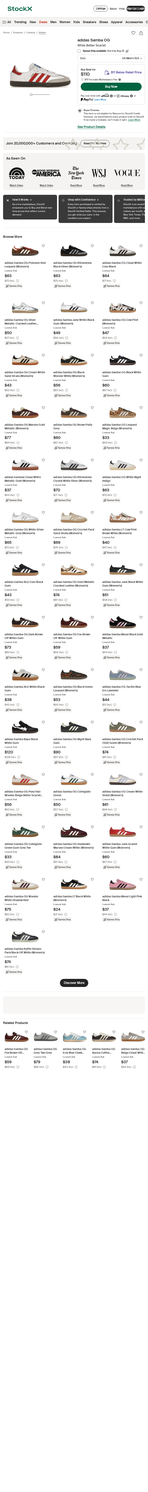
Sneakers (89, 22)
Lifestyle (30, 32)
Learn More (100, 99)
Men (53, 22)
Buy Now (111, 87)
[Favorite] (133, 33)
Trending (20, 22)
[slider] (31, 94)
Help (122, 8)
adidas (42, 32)
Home (6, 32)
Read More (76, 185)
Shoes (103, 22)
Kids (76, 22)
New (33, 22)
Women (65, 22)
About (113, 9)
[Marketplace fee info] (119, 79)
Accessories (134, 22)
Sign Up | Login (136, 8)
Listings (100, 8)
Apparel (116, 22)
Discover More (74, 983)
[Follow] (43, 246)
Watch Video (16, 185)
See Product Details (91, 127)
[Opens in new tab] (111, 96)
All (9, 22)
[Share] (141, 33)
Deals (43, 22)
